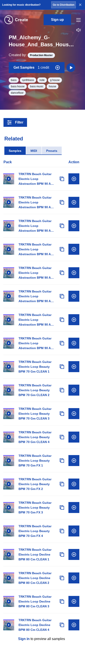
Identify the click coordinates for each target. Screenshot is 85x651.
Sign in (24, 639)
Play (9, 179)
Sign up (57, 20)
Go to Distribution (63, 4)
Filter (19, 122)
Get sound (73, 178)
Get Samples (31, 67)
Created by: (31, 55)
